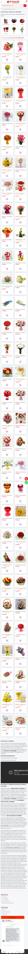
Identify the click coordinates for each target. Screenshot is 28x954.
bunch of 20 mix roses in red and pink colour (20, 332)
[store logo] (15, 2)
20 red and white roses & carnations (7, 448)
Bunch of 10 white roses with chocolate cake (7, 727)
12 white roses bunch (20, 77)
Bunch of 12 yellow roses (7, 100)
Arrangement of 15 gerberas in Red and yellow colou (20, 263)
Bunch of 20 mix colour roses (20, 379)
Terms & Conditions (6, 912)
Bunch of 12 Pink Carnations (7, 123)
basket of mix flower (7, 541)
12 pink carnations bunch (20, 146)
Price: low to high (6, 37)
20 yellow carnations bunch (20, 286)
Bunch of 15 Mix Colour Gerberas (20, 123)
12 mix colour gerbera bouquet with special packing (7, 239)
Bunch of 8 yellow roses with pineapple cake (20, 704)
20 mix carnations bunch (20, 448)
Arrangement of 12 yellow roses (20, 239)
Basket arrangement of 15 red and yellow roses (7, 588)
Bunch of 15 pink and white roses (20, 170)
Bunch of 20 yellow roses (20, 518)
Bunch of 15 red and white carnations (7, 263)
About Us (4, 910)
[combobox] (14, 5)
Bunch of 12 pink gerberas (7, 193)
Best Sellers (21, 37)
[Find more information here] (12, 934)
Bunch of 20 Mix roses (7, 402)
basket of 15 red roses (21, 541)
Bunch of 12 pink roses (21, 53)
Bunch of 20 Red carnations (7, 332)
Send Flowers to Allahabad (10, 798)
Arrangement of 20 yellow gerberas (7, 704)
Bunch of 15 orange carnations (20, 216)
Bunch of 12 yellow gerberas (7, 170)
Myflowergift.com (4, 864)
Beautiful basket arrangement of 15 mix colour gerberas (20, 727)
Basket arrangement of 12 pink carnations (7, 286)
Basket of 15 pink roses (7, 425)
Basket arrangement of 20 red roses (7, 634)
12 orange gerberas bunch (7, 146)
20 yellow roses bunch (7, 658)
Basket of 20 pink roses (20, 588)
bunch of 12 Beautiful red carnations (20, 193)
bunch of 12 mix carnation (7, 216)
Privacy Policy (4, 914)
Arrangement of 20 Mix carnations (20, 611)
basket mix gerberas (7, 379)
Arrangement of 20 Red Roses (7, 565)
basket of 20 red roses (21, 565)
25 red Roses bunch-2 (20, 634)
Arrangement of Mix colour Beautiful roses (7, 611)
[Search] (25, 5)
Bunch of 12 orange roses (7, 53)
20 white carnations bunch (20, 356)
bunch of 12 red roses (21, 100)
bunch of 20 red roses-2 (20, 495)
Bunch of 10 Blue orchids (7, 309)
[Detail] (7, 59)
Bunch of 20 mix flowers (7, 356)
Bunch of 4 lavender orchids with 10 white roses (20, 658)
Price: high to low (14, 37)
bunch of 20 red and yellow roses (7, 495)
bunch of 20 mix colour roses (20, 425)
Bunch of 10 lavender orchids (7, 681)
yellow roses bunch (7, 77)
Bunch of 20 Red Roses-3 (7, 518)
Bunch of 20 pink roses (21, 472)
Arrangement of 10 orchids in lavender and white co (20, 681)
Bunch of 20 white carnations (7, 472)
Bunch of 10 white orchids (20, 309)
